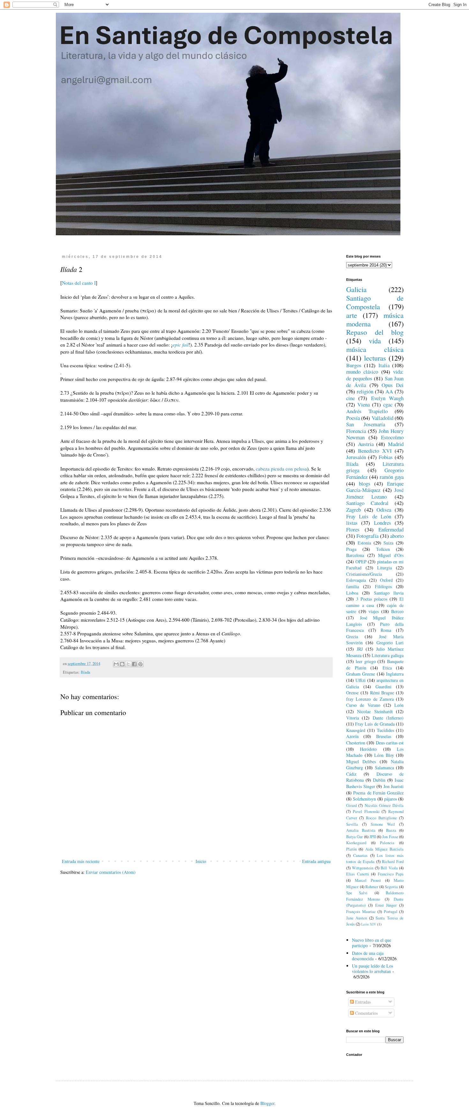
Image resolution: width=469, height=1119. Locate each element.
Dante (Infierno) (388, 718)
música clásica (375, 349)
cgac (387, 404)
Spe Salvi (357, 893)
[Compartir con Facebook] (134, 664)
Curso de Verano (363, 705)
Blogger (267, 1103)
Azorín (352, 736)
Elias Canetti (357, 874)
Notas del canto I (79, 283)
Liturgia (384, 568)
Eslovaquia (356, 580)
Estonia (364, 543)
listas (352, 522)
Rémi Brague (382, 693)
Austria (366, 444)
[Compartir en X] (128, 664)
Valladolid (382, 417)
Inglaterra (395, 674)
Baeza (391, 830)
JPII (372, 836)
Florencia (356, 431)
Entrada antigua (316, 861)
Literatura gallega (388, 655)
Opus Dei (393, 385)
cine (350, 398)
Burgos (353, 365)
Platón (351, 849)
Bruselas (383, 736)
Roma (386, 630)
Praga (351, 549)
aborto (397, 535)
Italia (384, 365)
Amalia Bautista (361, 830)
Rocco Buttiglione (381, 818)
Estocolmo (392, 437)
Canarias (360, 855)
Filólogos (383, 586)
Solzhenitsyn (364, 799)
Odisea (383, 509)
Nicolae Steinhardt (374, 711)
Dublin (379, 780)
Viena (363, 404)
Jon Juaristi (393, 786)
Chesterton (355, 743)
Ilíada (85, 672)
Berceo (397, 611)
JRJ (360, 649)
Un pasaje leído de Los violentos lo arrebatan (372, 968)
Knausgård (355, 730)
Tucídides (385, 730)
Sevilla (352, 824)
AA (389, 391)
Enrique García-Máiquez (375, 487)
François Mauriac (361, 911)
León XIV (368, 924)
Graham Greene (360, 674)
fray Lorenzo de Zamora (370, 699)
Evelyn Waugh (387, 398)
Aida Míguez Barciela (384, 849)
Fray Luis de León (368, 516)
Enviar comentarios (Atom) (111, 872)
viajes (373, 611)
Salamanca (384, 767)
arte (351, 315)
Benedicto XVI (374, 450)
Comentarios (366, 1013)
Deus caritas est (390, 743)
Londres (382, 522)
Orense (352, 693)
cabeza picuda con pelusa (281, 468)
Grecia (352, 636)
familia (352, 586)
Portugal (391, 911)
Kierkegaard (356, 842)
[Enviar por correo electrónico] (116, 664)
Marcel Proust (368, 880)
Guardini (383, 687)
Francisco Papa (391, 874)
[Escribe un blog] (122, 664)
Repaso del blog (375, 332)
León (399, 705)
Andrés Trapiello (367, 411)
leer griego (366, 661)
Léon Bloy (384, 755)
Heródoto (368, 749)
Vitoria (352, 718)
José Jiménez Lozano (375, 493)
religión (365, 391)
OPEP (361, 562)
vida (375, 340)
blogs (364, 483)
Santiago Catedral (367, 503)
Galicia (356, 289)
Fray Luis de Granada (375, 724)
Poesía (353, 417)
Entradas (362, 1002)
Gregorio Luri (390, 643)
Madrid (396, 444)
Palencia (387, 842)
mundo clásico (362, 371)
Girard (351, 805)
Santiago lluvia (389, 593)
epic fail (181, 344)
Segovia (391, 886)
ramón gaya (392, 476)
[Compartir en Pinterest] (140, 664)
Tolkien (383, 549)
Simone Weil (383, 824)
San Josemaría (365, 424)
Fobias (386, 457)
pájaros (390, 799)
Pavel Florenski (366, 811)
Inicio (201, 861)
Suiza (388, 543)
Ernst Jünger (386, 905)
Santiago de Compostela (375, 302)
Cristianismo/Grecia (364, 574)
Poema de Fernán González (378, 793)
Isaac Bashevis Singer (375, 783)
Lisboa (352, 593)
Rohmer (371, 886)
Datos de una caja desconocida (367, 956)
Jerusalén (356, 457)
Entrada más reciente (81, 861)
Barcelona (355, 555)
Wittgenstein (362, 868)
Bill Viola (389, 868)
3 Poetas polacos (372, 599)
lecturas (375, 357)
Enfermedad (391, 529)
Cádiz (351, 774)
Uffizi (360, 680)
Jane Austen (356, 918)
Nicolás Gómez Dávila (384, 805)
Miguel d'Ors (391, 555)
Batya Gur (354, 836)
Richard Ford (393, 861)
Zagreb (353, 509)
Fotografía (367, 535)
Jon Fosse (390, 836)
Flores (353, 529)
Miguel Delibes (361, 761)
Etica (387, 668)
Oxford (386, 580)
